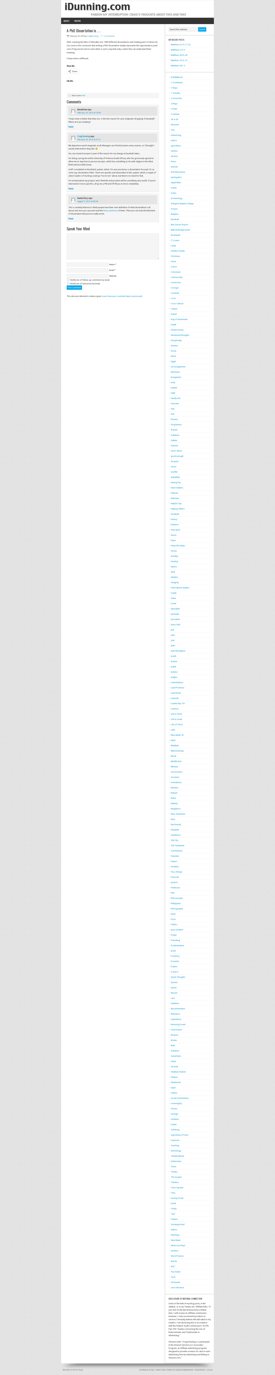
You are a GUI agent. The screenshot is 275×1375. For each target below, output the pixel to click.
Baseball (175, 219)
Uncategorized (177, 1224)
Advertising (176, 135)
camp (173, 245)
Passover (175, 877)
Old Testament (177, 845)
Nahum (174, 793)
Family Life (175, 398)
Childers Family (178, 251)
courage (175, 288)
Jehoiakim (175, 609)
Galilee (174, 440)
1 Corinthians (177, 82)
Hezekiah (175, 514)
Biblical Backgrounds (180, 230)
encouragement (178, 366)
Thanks (174, 1172)
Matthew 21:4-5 (178, 50)
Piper (173, 914)
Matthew (175, 745)
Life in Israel (176, 719)
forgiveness (176, 424)
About (66, 20)
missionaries (176, 772)
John (173, 645)
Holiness (175, 524)
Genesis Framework (184, 1370)
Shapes (174, 1077)
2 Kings (174, 103)
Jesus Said (175, 624)
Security (174, 1066)
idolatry (174, 577)
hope (173, 540)
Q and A (174, 972)
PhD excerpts (177, 898)
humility (174, 556)
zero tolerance (177, 1287)
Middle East (176, 761)
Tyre (173, 1214)
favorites (175, 403)
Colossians (176, 272)
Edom (173, 356)
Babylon (174, 214)
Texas (173, 1166)
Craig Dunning (83, 136)
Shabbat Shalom (178, 1072)
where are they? (178, 1245)
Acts (173, 130)
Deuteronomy (177, 330)
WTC (173, 1266)
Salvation (175, 1051)
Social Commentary (180, 1098)
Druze (173, 351)
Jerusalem (175, 619)
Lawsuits (175, 698)
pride (173, 951)
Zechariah (175, 1282)
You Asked (175, 1272)
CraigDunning (92, 36)
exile (173, 382)
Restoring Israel (178, 1024)
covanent (175, 293)
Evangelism (176, 377)
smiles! (174, 1093)
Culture (174, 309)
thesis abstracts (110, 210)
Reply (70, 126)
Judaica (174, 672)
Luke (173, 730)
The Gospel (176, 1177)
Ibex (173, 572)
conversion (176, 282)
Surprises (175, 1140)
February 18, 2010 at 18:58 (89, 113)
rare (173, 998)
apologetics (176, 177)
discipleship (176, 340)
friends (174, 430)
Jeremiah (175, 614)
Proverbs (175, 961)
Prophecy (175, 956)
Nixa (173, 819)
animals (174, 167)
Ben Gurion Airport (179, 224)
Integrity (175, 582)
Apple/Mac (176, 182)
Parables (175, 866)
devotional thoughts (180, 335)
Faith (173, 393)
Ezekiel (174, 388)
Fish (172, 414)
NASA (173, 798)
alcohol (174, 156)
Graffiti (174, 472)
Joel (172, 640)
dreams (174, 345)
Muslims (174, 787)
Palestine (175, 856)
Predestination (177, 945)
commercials (177, 277)
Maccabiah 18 (177, 735)
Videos (174, 1229)
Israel (173, 603)
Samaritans (176, 1056)
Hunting (174, 561)
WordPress (200, 1370)
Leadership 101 (178, 703)
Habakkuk (175, 477)
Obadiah (175, 830)
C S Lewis (175, 240)
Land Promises (177, 687)
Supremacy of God (179, 1135)
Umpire (174, 1219)
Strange (174, 1114)
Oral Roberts (177, 851)
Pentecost (175, 887)
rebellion (175, 1003)
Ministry (174, 766)
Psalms (174, 966)
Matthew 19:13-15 (179, 60)
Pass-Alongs (176, 872)
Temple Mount (177, 1156)
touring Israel (177, 1198)
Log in (209, 1370)
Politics (174, 924)
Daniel (174, 314)
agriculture (176, 145)
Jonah (173, 656)
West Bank (175, 1240)
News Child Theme (164, 1370)
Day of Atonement (179, 319)
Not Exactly (176, 824)
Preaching (175, 940)
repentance (176, 1019)
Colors (174, 266)
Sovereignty (176, 1103)
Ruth (173, 1045)
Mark (173, 740)
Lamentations (177, 682)
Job (172, 630)
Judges (174, 677)
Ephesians (175, 372)
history (174, 519)
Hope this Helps (178, 545)
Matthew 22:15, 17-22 (180, 44)
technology (176, 1151)
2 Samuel (175, 114)
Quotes (174, 982)
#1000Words (177, 77)
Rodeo (174, 1040)
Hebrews (175, 498)
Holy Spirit (175, 530)
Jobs (173, 635)
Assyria (174, 209)
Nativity (174, 803)
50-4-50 (174, 119)
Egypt (173, 361)
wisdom (174, 1251)
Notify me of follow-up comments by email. (90, 280)
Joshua (174, 661)
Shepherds (176, 1082)
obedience (176, 835)
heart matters (177, 488)
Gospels (174, 461)
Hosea (174, 551)
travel (173, 1203)
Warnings (175, 1235)
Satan (173, 1061)
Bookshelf (175, 235)
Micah (173, 756)
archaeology (176, 198)
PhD (83, 96)
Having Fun (176, 482)
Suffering (175, 1129)
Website (112, 276)
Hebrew (174, 493)
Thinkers (175, 1182)
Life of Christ (177, 724)
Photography (177, 908)
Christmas (175, 256)
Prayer (174, 935)
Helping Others (178, 509)
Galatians (175, 435)
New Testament (178, 814)
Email (111, 270)
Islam (173, 598)
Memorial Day (177, 751)
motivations (176, 782)
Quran (174, 987)
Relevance (175, 1014)
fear (173, 409)
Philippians (176, 903)
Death (173, 324)
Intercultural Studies (180, 587)
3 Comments (109, 36)
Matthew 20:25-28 (179, 55)
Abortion (175, 124)
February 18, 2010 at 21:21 (89, 139)
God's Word (176, 451)
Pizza (173, 919)
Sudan (174, 1124)
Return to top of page (73, 1370)
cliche (173, 261)
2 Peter (174, 109)
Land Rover (176, 693)
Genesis (174, 445)
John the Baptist (178, 651)
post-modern (177, 930)
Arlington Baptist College (182, 203)
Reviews (174, 1035)
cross (173, 298)
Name (112, 264)
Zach (173, 1277)
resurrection (176, 1029)
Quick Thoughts (178, 977)
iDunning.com (137, 9)
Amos (173, 161)
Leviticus (175, 709)
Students (175, 1119)
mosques (175, 777)
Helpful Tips (176, 503)
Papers (77, 20)
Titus (173, 1193)
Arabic (174, 188)
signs (173, 1087)
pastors (174, 882)
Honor (174, 535)
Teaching (175, 1145)
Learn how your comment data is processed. (122, 296)
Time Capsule (177, 1187)
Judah (173, 666)
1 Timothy (175, 93)
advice (174, 140)
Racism (174, 993)
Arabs (173, 193)
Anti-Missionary (178, 172)
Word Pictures (177, 1256)
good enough (177, 456)
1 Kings (174, 88)
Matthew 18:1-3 (178, 65)
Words (174, 1261)
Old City (174, 840)
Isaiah (173, 593)
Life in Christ (176, 714)
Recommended (178, 1008)
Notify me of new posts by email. (85, 283)
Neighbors (176, 808)
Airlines (174, 151)
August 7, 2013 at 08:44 (87, 201)
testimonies (176, 1161)
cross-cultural (177, 303)
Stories (174, 1108)
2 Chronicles (176, 98)
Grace (173, 466)
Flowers (174, 419)
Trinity (173, 1208)
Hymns (174, 566)
